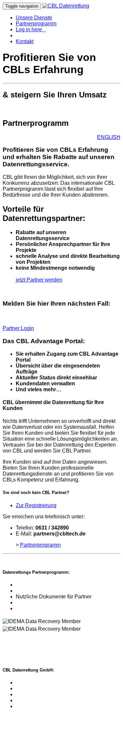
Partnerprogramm (36, 23)
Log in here (31, 29)
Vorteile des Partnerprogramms (52, 585)
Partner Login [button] (18, 328)
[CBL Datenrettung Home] (65, 6)
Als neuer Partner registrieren (50, 590)
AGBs (40, 640)
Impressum (16, 640)
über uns (26, 694)
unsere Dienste (33, 688)
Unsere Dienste (34, 17)
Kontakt (24, 41)
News (22, 602)
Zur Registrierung (36, 505)
